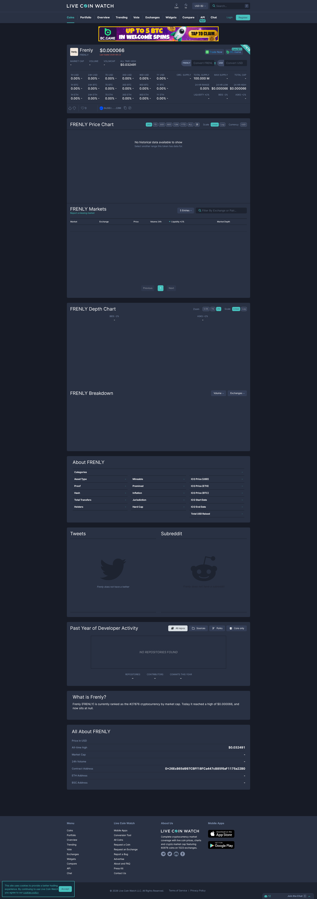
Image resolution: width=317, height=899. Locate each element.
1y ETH (160, 95)
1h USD (75, 75)
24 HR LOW (222, 85)
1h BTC (74, 85)
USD (199, 5)
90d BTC (144, 85)
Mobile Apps (120, 830)
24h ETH (92, 95)
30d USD (127, 75)
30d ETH (126, 95)
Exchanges (236, 393)
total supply (201, 75)
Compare (72, 863)
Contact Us (120, 873)
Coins (70, 830)
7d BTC (109, 85)
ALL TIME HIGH (128, 61)
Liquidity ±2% (201, 95)
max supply (221, 75)
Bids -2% (223, 95)
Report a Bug (121, 854)
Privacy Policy (198, 890)
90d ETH (144, 95)
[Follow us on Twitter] (170, 854)
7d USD (109, 75)
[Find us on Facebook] (182, 854)
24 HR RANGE (202, 85)
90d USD (144, 75)
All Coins (118, 839)
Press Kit (118, 868)
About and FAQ (122, 863)
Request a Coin (122, 844)
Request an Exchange (126, 849)
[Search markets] (198, 210)
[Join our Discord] (176, 854)
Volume (217, 393)
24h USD (92, 75)
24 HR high (240, 85)
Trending (71, 844)
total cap (240, 75)
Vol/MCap (109, 61)
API (68, 868)
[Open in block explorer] (129, 108)
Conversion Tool (122, 835)
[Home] (182, 831)
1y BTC (160, 85)
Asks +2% (240, 95)
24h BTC (92, 85)
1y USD (160, 75)
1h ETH (74, 95)
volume (93, 61)
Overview (72, 839)
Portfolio (71, 835)
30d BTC (126, 85)
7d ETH (109, 95)
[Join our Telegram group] (164, 854)
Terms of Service (178, 890)
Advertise (119, 859)
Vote (69, 849)
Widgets (71, 859)
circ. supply (184, 75)
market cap (77, 61)
